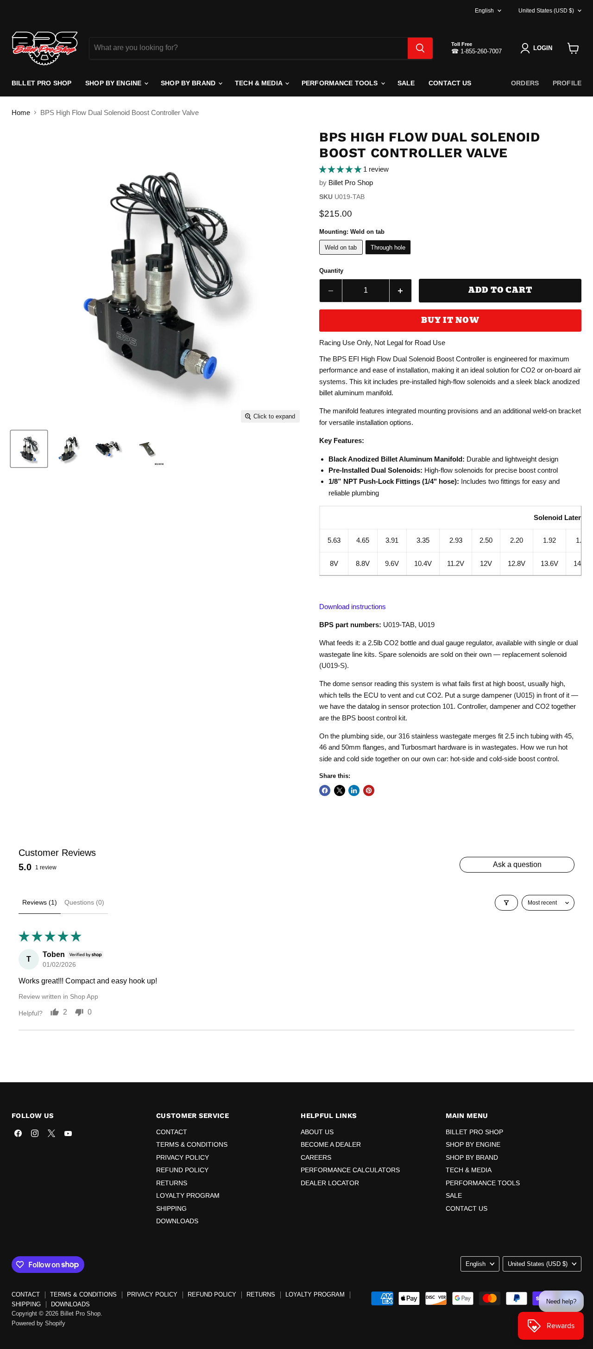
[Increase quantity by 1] (401, 290)
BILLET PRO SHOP (41, 83)
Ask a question (517, 864)
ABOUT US (317, 1132)
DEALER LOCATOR (330, 1183)
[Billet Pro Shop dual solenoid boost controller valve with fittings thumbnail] (147, 448)
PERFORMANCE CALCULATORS (350, 1170)
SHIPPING (171, 1208)
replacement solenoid (534, 654)
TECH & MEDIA (259, 83)
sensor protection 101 (421, 706)
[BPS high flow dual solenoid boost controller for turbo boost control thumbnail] (107, 448)
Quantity (331, 270)
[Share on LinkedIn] (354, 790)
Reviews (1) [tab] (39, 902)
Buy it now (450, 320)
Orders (525, 83)
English (484, 10)
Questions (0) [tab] (84, 902)
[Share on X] (339, 790)
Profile (567, 83)
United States (546, 10)
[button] (341, 169)
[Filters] (506, 903)
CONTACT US (450, 83)
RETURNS (171, 1183)
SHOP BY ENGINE (114, 83)
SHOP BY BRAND (189, 83)
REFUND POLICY (182, 1170)
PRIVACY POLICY (182, 1157)
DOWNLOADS (177, 1221)
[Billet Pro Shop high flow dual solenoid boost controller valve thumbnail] (29, 448)
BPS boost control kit (373, 718)
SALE (406, 83)
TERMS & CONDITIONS (191, 1144)
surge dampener (487, 695)
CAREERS (316, 1157)
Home (21, 112)
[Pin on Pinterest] (368, 790)
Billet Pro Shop (350, 182)
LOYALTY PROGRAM (188, 1195)
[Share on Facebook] (324, 790)
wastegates (499, 747)
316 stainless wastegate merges (447, 736)
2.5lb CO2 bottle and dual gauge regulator (430, 643)
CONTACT (171, 1132)
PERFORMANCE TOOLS (341, 83)
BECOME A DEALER (331, 1144)
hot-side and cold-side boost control (503, 759)
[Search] (420, 48)
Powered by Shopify (38, 1323)
